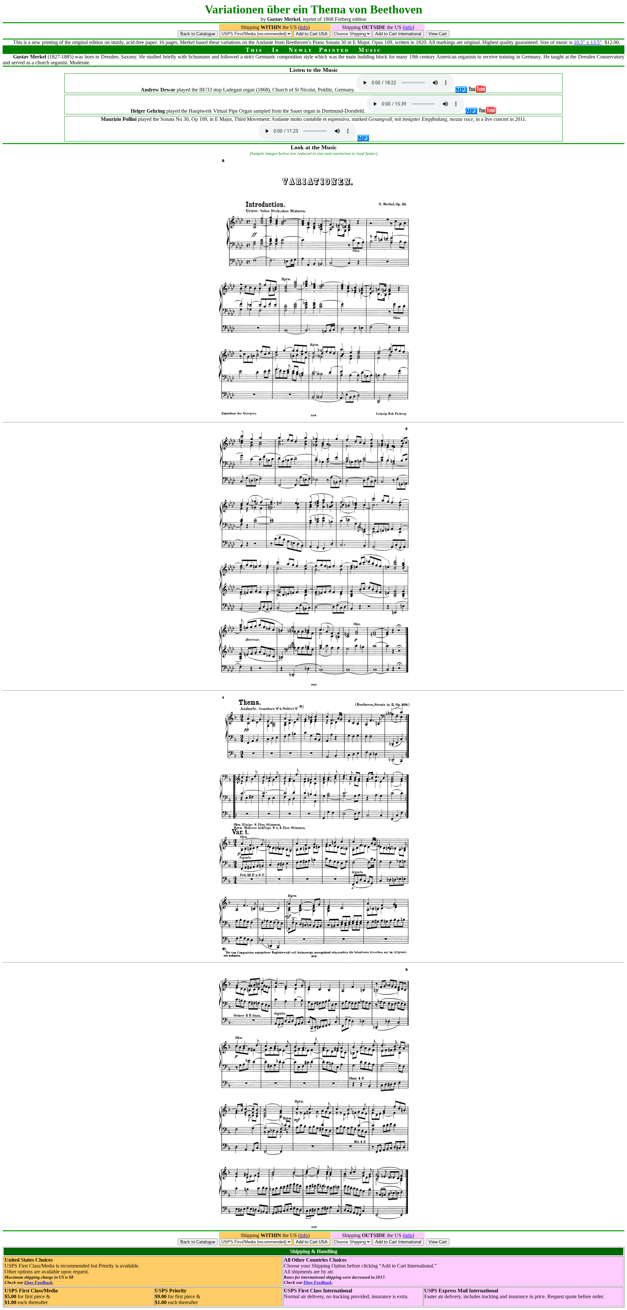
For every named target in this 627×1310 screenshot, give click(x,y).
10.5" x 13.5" (588, 42)
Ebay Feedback (38, 1282)
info (304, 27)
